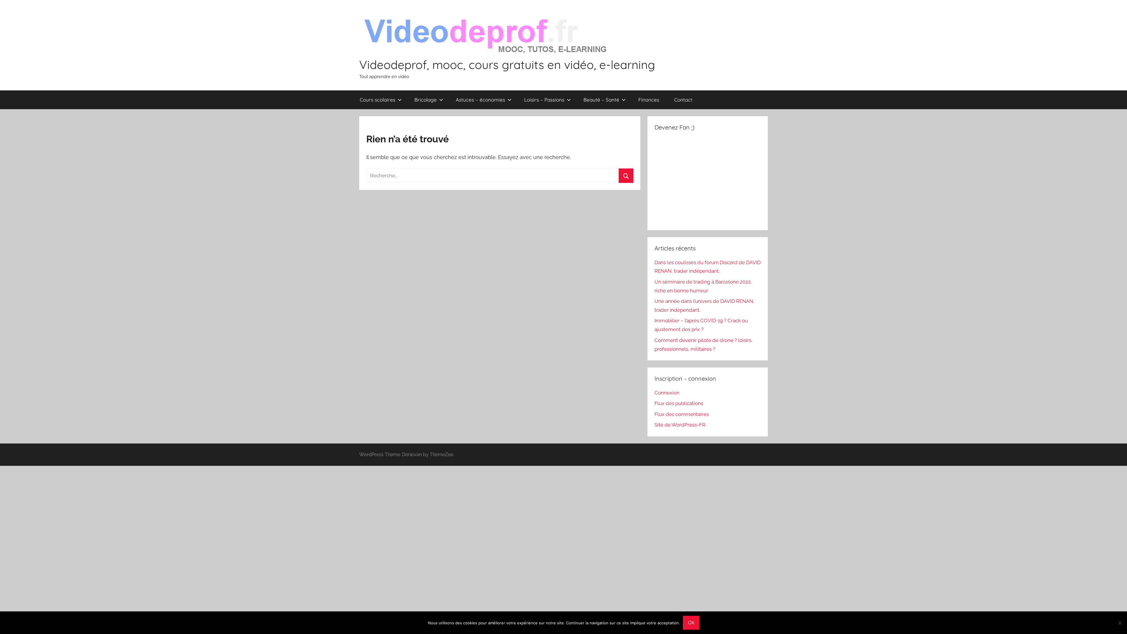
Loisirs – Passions (544, 100)
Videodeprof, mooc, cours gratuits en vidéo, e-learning (507, 64)
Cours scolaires (377, 100)
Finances (648, 100)
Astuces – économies (480, 100)
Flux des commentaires (681, 414)
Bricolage (425, 100)
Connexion (666, 393)
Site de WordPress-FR (679, 425)
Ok (691, 622)
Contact (683, 100)
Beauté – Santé (601, 100)
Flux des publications (678, 403)
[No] (1120, 623)
